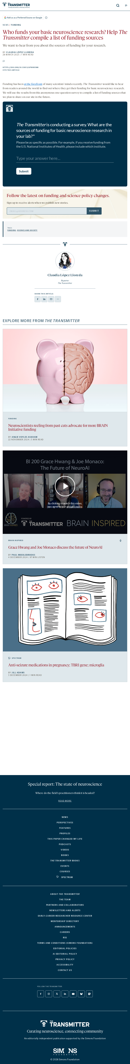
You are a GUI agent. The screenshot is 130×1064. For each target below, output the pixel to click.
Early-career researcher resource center (65, 916)
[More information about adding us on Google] (46, 17)
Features (65, 828)
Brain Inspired (15, 540)
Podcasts (65, 844)
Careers (65, 932)
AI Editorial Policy (65, 954)
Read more (65, 801)
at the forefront (33, 84)
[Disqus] (65, 729)
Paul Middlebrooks (23, 555)
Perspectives (65, 822)
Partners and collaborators (65, 905)
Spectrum (17, 658)
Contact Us (65, 970)
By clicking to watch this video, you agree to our (64, 505)
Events (65, 866)
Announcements (65, 927)
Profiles (65, 833)
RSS (65, 937)
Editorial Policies (65, 948)
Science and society (27, 230)
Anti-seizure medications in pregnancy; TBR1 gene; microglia (56, 665)
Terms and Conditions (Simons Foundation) (65, 943)
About (65, 894)
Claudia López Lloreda (20, 52)
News (6, 25)
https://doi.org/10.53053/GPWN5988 (38, 67)
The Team (65, 899)
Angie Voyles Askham (24, 437)
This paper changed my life (65, 839)
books (65, 860)
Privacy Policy (65, 959)
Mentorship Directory (65, 921)
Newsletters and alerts (64, 910)
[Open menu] (126, 5)
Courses (65, 871)
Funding (16, 25)
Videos (65, 850)
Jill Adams (18, 672)
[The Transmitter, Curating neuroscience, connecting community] (29, 5)
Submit (94, 210)
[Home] (65, 1024)
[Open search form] (118, 5)
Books (65, 855)
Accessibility (65, 965)
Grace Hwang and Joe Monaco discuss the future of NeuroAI (55, 548)
